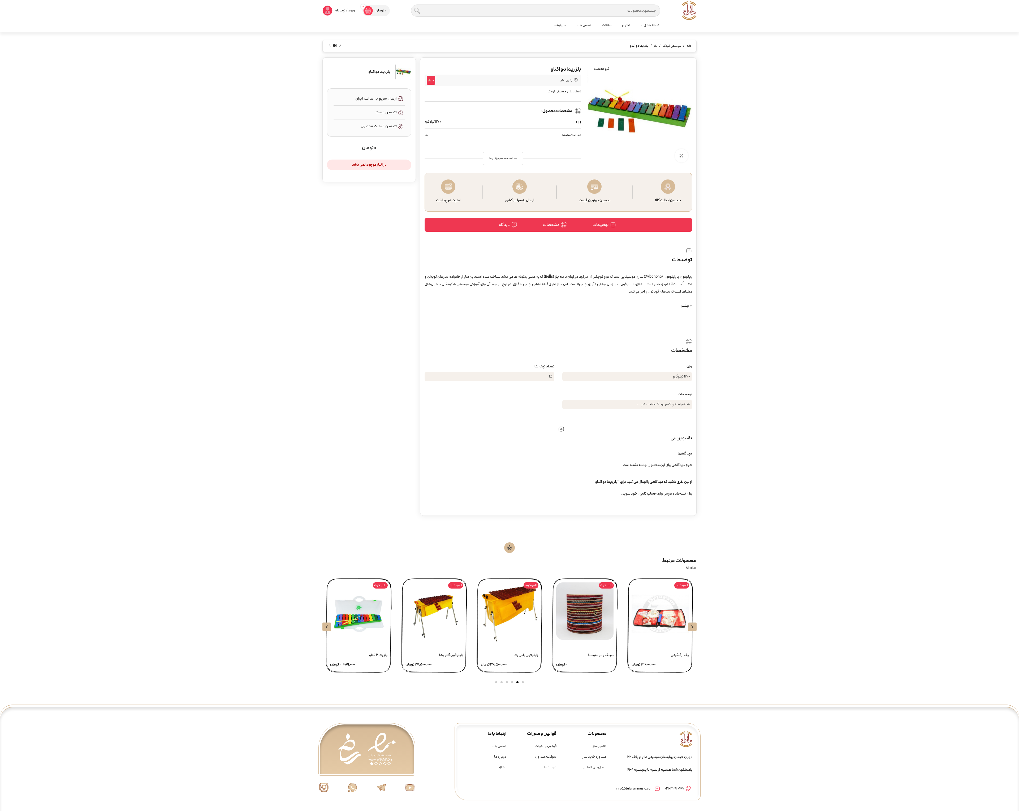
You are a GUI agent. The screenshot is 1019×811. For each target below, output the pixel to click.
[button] (503, 158)
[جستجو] (417, 11)
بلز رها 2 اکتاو (378, 655)
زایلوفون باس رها (525, 655)
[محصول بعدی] (329, 45)
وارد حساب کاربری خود (647, 493)
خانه (689, 46)
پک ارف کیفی (680, 655)
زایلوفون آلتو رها (451, 655)
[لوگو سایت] (689, 10)
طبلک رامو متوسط (601, 655)
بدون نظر (566, 80)
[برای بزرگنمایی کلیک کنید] (681, 155)
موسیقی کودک (672, 46)
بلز (655, 46)
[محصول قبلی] (340, 45)
